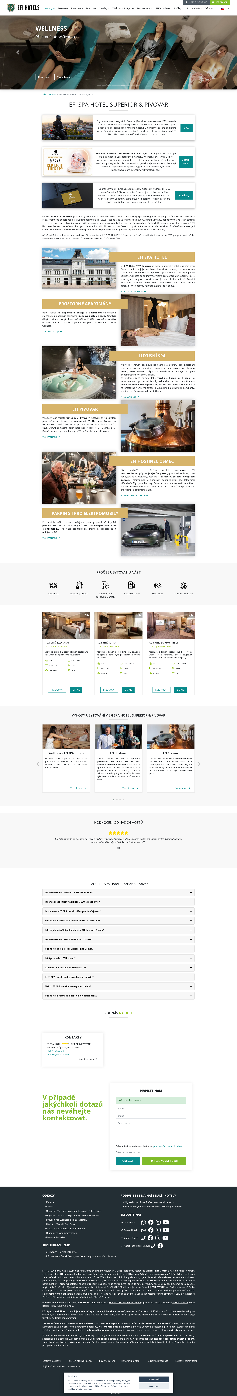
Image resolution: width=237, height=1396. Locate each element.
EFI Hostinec (118, 753)
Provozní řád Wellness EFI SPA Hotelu (65, 1228)
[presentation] (38, 764)
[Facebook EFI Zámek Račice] (150, 1238)
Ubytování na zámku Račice (138, 1202)
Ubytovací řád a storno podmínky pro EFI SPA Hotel (72, 1215)
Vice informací (76, 788)
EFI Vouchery (162, 8)
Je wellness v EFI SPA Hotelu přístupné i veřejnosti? (73, 911)
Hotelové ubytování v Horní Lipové (142, 1206)
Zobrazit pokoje (50, 331)
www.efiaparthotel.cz (171, 1206)
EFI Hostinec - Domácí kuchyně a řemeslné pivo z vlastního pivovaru (81, 1256)
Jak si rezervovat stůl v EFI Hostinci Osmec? (68, 939)
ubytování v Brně (113, 1270)
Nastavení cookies (55, 1237)
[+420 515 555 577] (153, 1246)
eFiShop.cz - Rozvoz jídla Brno (61, 1251)
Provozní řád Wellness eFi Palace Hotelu (66, 1219)
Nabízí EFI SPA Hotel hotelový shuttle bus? (68, 986)
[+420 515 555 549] (143, 1238)
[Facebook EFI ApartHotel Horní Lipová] (160, 1246)
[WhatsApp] (143, 1222)
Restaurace (144, 8)
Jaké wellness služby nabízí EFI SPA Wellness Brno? (72, 901)
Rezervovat (57, 690)
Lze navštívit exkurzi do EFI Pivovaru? (65, 967)
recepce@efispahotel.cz (58, 1054)
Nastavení (153, 1386)
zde (90, 1389)
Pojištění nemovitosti (186, 1360)
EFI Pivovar (170, 753)
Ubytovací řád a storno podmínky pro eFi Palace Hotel (73, 1211)
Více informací (49, 436)
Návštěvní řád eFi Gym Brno (60, 1224)
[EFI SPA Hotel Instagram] (158, 1222)
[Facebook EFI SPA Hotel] (151, 1222)
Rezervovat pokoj (166, 1160)
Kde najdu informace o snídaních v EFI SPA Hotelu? (72, 920)
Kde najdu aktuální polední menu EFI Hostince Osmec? (74, 930)
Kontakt (50, 1206)
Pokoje (62, 8)
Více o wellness (128, 396)
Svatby (103, 8)
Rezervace (77, 8)
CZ (225, 8)
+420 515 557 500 (55, 1050)
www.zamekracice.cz (163, 1202)
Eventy (90, 8)
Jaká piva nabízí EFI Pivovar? (60, 958)
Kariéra (50, 1202)
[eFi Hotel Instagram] (158, 1230)
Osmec (146, 495)
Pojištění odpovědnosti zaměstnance (61, 1366)
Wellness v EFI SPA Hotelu (66, 753)
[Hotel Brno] (23, 8)
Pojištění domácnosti (157, 1360)
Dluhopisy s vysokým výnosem (61, 1232)
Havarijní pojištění (130, 1360)
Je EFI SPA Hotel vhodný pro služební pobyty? (69, 977)
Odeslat (127, 1160)
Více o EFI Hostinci (130, 495)
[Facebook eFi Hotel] (151, 1230)
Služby (177, 8)
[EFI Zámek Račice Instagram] (157, 1238)
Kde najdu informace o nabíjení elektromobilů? (71, 995)
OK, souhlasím (154, 1379)
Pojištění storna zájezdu (80, 1360)
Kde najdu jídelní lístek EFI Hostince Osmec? (69, 948)
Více (208, 8)
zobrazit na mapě (85, 1059)
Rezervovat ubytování (132, 291)
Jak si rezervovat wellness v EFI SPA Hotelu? (69, 892)
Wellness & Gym (122, 8)
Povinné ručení (107, 1360)
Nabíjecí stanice (132, 593)
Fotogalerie (194, 8)
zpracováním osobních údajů (167, 1146)
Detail (76, 690)
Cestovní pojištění (52, 1360)
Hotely (49, 8)
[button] (18, 52)
